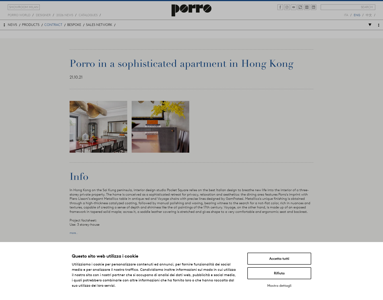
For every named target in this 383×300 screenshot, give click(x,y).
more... (74, 233)
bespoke (74, 25)
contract (53, 25)
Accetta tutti (279, 259)
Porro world (19, 14)
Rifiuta (279, 273)
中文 (369, 14)
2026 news (64, 14)
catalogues (88, 14)
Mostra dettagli (279, 286)
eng (357, 14)
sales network (99, 25)
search (367, 7)
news (12, 25)
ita (346, 14)
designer (43, 14)
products (30, 25)
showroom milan (23, 7)
